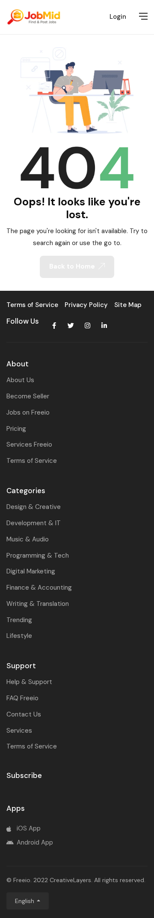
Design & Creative (33, 507)
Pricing (16, 428)
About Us (20, 380)
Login (118, 16)
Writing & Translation (37, 603)
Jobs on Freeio (28, 412)
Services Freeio (29, 444)
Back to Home (72, 266)
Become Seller (27, 396)
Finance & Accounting (39, 587)
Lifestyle (19, 635)
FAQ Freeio (22, 698)
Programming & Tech (37, 555)
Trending (19, 620)
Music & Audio (27, 539)
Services (19, 730)
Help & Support (29, 682)
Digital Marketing (30, 571)
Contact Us (23, 714)
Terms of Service (31, 460)
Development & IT (33, 523)
